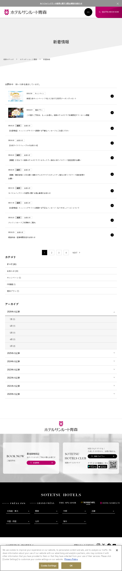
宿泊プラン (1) (13, 291)
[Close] (116, 550)
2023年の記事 (13, 369)
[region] (61, 558)
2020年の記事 (13, 394)
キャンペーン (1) (14, 277)
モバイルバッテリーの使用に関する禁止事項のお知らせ (61, 3)
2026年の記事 (13, 311)
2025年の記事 (13, 353)
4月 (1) (12, 339)
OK (71, 565)
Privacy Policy (71, 559)
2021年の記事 (13, 386)
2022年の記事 (13, 378)
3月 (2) (12, 346)
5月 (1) (12, 332)
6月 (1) (12, 325)
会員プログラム (99, 456)
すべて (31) (11, 264)
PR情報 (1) (11, 284)
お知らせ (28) (12, 271)
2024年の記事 (13, 361)
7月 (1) (12, 319)
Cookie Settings (49, 565)
